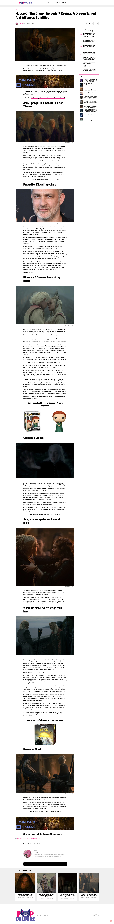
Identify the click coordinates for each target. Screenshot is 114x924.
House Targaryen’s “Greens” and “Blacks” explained (48, 811)
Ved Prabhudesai (21, 897)
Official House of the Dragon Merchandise (42, 834)
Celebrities (56, 2)
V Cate (21, 23)
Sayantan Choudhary (85, 897)
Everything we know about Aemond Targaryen (48, 514)
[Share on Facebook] (86, 23)
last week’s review (36, 329)
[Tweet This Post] (89, 23)
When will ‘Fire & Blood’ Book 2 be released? (48, 179)
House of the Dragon (35, 843)
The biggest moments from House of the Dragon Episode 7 (46, 362)
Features (63, 2)
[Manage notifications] (111, 921)
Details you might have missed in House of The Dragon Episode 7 (48, 98)
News (48, 2)
